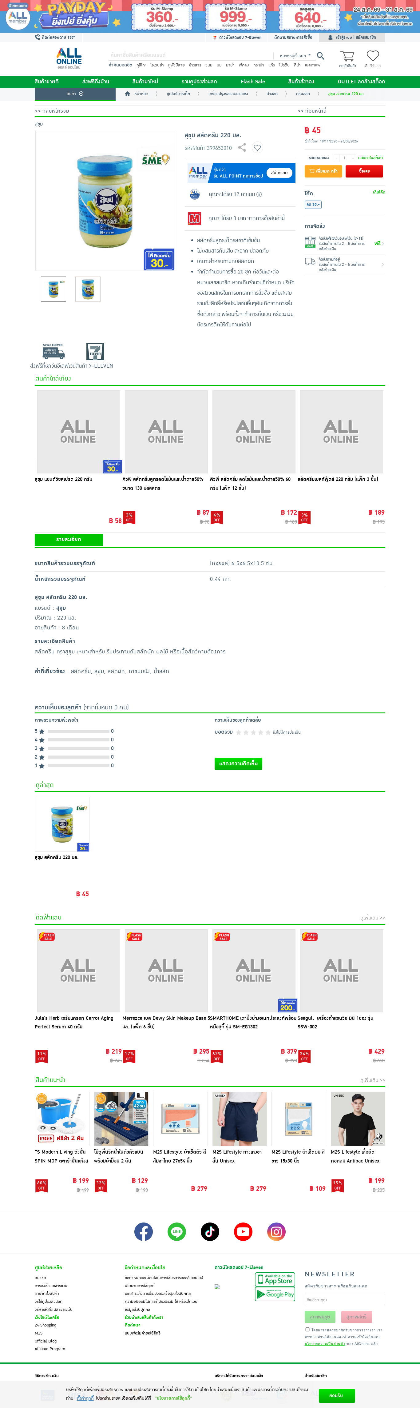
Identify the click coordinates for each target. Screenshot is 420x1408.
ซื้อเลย (364, 171)
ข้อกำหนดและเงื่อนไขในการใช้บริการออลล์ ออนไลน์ (164, 1278)
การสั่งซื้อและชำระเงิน (51, 1286)
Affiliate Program (50, 1349)
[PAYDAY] (210, 16)
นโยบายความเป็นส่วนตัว (325, 1343)
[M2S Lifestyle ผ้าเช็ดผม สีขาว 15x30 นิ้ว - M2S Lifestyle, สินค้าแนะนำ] (298, 1119)
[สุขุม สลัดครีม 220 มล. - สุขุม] (62, 824)
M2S (38, 1333)
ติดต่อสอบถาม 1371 (58, 37)
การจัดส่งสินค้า (47, 1293)
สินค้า (71, 94)
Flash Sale (253, 82)
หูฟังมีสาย (176, 65)
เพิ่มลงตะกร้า (326, 171)
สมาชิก (40, 1278)
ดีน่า (297, 65)
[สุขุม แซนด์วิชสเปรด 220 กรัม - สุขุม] (78, 431)
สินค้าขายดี (47, 82)
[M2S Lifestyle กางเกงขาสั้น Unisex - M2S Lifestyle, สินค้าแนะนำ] (239, 1119)
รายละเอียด (68, 540)
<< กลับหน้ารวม (52, 111)
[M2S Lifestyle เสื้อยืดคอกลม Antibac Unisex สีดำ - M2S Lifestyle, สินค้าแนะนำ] (358, 1119)
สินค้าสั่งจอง (301, 82)
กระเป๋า (258, 65)
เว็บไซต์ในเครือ (47, 1317)
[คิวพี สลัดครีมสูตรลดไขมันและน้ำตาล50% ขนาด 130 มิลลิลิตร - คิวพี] (166, 431)
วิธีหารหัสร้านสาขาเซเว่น (54, 1309)
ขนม (208, 65)
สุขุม (39, 124)
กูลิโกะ (141, 65)
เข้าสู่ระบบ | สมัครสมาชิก (356, 37)
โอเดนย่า (157, 65)
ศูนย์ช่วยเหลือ (48, 1267)
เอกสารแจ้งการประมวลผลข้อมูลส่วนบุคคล (158, 1293)
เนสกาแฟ (312, 65)
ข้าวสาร (195, 65)
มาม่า (230, 65)
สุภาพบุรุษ (320, 1317)
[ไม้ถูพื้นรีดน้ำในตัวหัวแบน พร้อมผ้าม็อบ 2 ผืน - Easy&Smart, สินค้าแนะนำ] (121, 1119)
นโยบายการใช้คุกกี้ (140, 1286)
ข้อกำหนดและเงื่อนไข (145, 1267)
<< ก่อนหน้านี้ (312, 111)
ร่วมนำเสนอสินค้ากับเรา (144, 1317)
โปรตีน (284, 65)
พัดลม (244, 65)
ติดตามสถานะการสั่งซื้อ (293, 37)
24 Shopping (45, 1325)
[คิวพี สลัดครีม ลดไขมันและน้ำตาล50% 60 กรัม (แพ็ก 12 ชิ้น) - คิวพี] (254, 431)
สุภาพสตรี (357, 1317)
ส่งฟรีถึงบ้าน (95, 82)
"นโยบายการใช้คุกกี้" (173, 1398)
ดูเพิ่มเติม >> (372, 918)
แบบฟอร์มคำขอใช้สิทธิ (142, 1333)
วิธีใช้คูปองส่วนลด (48, 1301)
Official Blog (46, 1341)
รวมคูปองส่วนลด (199, 82)
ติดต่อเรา (133, 1325)
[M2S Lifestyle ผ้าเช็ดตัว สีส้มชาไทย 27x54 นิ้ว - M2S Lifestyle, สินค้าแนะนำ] (180, 1119)
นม (219, 65)
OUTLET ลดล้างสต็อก (361, 82)
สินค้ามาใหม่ (145, 82)
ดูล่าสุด (45, 785)
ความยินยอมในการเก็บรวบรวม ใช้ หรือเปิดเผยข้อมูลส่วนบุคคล (161, 1305)
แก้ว (271, 65)
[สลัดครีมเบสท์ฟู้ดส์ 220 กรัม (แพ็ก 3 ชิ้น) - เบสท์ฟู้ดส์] (341, 431)
